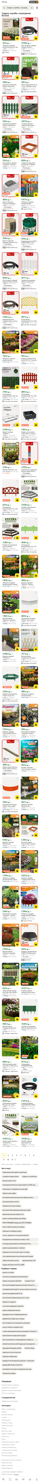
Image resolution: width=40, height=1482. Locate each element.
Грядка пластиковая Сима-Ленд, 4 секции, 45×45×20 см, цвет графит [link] (28, 432)
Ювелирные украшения (9, 1455)
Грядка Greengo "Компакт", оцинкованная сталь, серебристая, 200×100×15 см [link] (9, 432)
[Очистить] (31, 7)
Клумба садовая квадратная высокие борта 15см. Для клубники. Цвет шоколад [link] (29, 991)
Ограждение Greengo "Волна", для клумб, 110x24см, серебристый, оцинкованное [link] (29, 619)
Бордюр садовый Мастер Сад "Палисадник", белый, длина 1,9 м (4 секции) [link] (28, 805)
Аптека (4, 1428)
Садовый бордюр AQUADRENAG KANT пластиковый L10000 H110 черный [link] (28, 1104)
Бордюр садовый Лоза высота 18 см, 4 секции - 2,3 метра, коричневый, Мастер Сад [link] (29, 359)
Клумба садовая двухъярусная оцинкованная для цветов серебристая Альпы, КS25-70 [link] (28, 1141)
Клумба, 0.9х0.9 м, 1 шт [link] (10, 470)
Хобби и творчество (8, 1434)
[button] (37, 7)
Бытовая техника (7, 1414)
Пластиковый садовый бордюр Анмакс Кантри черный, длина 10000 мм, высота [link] (10, 281)
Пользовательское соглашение (11, 1460)
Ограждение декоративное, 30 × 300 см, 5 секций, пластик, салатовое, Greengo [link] (29, 545)
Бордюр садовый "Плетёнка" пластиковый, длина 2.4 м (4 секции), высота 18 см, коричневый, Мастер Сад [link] (10, 657)
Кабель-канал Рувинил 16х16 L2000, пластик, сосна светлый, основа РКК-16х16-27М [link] (10, 767)
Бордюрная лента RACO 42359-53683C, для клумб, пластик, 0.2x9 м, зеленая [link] (29, 242)
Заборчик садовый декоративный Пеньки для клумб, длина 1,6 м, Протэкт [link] (28, 914)
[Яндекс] (16, 1475)
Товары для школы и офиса (10, 1442)
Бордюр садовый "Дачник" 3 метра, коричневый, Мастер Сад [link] (28, 583)
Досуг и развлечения (8, 1409)
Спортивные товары (8, 1444)
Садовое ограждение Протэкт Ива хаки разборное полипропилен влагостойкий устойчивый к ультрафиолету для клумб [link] (9, 85)
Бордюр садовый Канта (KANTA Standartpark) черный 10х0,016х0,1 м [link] (29, 952)
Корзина (30, 1479)
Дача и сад (5, 1436)
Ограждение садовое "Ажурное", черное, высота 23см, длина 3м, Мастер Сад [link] (10, 914)
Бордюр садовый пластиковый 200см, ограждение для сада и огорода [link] (10, 732)
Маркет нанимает (7, 1465)
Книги (4, 1439)
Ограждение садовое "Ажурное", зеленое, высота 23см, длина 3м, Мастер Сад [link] (10, 163)
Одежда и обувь (7, 1423)
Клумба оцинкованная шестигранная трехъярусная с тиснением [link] (28, 508)
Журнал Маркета (7, 1468)
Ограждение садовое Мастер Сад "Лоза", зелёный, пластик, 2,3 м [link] (10, 1104)
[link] (14, 1172)
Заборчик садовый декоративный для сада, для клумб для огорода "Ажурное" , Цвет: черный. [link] (10, 46)
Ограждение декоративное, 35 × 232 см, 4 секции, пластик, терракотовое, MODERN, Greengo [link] (10, 508)
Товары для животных (9, 1447)
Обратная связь (7, 1463)
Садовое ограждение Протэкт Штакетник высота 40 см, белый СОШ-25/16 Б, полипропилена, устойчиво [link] (28, 281)
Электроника (6, 1420)
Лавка (16, 1479)
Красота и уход (7, 1431)
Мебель (4, 1412)
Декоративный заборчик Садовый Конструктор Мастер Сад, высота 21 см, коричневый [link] (9, 952)
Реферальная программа (10, 1401)
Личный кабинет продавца (10, 1385)
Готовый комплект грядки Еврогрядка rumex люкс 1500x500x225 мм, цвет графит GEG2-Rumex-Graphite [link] (29, 124)
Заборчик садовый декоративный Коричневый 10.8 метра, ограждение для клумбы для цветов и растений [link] (29, 694)
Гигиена (4, 1417)
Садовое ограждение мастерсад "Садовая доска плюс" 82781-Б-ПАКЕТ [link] (28, 163)
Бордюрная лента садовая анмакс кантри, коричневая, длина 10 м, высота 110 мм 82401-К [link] (10, 320)
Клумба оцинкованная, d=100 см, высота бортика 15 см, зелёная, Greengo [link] (10, 694)
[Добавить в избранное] (17, 19)
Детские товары (7, 1453)
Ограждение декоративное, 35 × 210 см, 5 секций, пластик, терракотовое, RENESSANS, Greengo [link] (28, 395)
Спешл (10, 1479)
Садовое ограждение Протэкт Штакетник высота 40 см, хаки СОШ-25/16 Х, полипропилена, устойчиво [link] (9, 124)
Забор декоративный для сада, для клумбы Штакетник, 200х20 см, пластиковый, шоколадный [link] (10, 991)
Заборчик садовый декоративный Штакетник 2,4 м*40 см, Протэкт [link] (29, 202)
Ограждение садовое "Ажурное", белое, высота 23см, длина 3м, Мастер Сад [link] (28, 732)
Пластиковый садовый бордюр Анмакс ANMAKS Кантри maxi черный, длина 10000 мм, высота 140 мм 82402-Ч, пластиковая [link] (28, 46)
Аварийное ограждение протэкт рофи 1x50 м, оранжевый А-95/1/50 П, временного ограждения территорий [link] (29, 470)
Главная (3, 1479)
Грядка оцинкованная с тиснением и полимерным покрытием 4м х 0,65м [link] (10, 1141)
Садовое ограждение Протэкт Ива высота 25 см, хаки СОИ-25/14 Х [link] (28, 1027)
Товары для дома (7, 1425)
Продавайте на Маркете (9, 1388)
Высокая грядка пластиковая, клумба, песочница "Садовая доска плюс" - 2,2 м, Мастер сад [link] (28, 843)
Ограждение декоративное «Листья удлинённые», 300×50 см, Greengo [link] (10, 395)
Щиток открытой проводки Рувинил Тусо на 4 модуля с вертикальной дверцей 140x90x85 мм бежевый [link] (10, 241)
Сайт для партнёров (8, 1393)
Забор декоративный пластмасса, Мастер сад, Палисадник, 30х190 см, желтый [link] (11, 1065)
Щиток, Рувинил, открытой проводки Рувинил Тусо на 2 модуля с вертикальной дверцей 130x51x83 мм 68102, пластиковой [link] (10, 202)
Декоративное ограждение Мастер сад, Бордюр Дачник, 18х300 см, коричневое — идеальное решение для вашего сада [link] (10, 1027)
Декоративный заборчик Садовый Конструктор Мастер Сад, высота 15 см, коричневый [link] (9, 619)
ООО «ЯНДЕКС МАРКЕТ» (15, 1472)
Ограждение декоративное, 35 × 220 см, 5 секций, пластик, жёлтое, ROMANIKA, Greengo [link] (28, 320)
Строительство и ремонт (10, 1450)
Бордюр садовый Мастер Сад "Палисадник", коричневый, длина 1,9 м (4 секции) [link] (10, 843)
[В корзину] (17, 38)
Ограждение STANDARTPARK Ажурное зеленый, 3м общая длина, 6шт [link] (28, 1065)
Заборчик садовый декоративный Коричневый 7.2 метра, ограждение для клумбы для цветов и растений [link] (11, 359)
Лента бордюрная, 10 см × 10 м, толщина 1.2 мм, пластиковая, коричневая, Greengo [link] (29, 85)
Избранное (23, 1479)
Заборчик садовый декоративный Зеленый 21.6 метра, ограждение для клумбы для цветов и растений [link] (10, 583)
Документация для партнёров (11, 1390)
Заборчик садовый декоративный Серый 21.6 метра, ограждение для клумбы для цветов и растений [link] (10, 878)
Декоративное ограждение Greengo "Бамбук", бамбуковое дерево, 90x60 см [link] (28, 657)
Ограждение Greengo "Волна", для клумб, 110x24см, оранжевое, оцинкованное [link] (10, 805)
